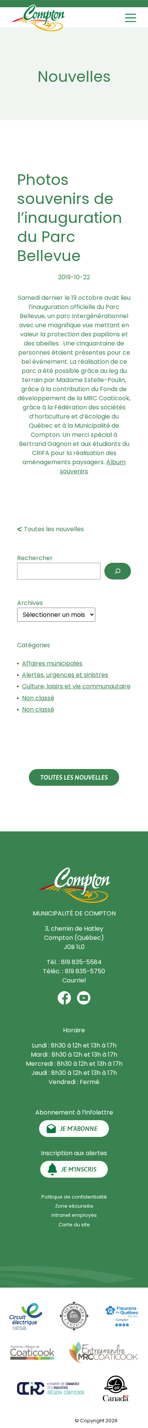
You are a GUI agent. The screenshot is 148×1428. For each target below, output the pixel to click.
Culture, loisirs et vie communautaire (76, 686)
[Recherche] (117, 571)
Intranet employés (74, 1215)
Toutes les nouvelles (54, 529)
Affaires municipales (52, 663)
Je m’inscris (78, 1169)
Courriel (74, 980)
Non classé (38, 698)
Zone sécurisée (74, 1206)
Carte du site (74, 1224)
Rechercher (35, 558)
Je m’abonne (79, 1128)
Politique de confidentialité (74, 1197)
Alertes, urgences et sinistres (65, 674)
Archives (30, 603)
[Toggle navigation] (131, 18)
